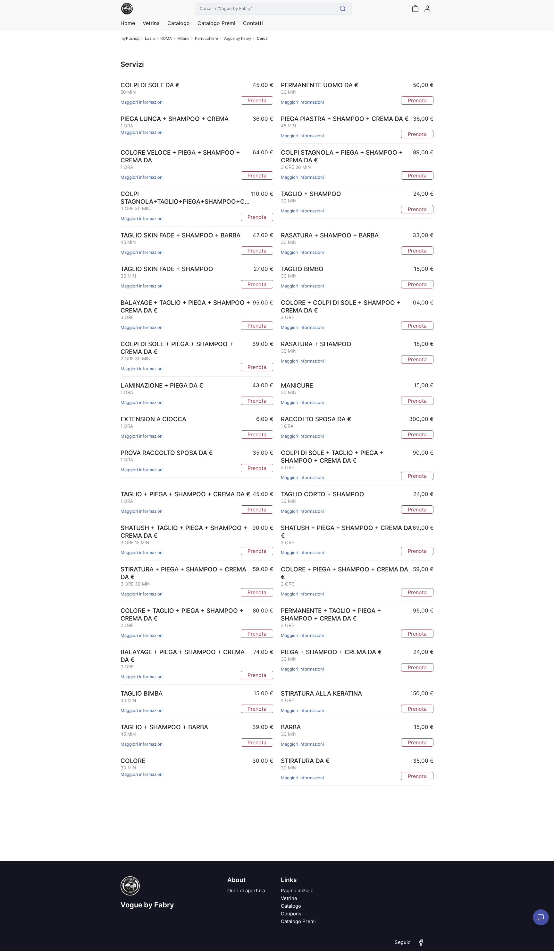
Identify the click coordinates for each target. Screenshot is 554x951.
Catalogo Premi (298, 921)
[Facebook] (421, 945)
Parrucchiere (206, 38)
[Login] (427, 9)
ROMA (166, 38)
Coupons (291, 914)
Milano (183, 38)
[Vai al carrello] (415, 9)
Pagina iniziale (297, 890)
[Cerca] (343, 9)
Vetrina (289, 898)
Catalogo (178, 23)
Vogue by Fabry (237, 38)
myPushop (130, 38)
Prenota (257, 100)
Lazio (150, 38)
